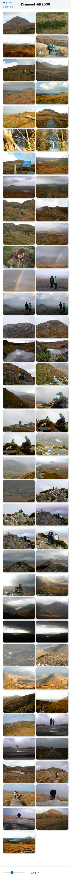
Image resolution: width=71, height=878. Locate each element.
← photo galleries (8, 4)
